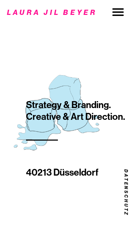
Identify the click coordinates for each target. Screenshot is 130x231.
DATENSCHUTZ (126, 192)
